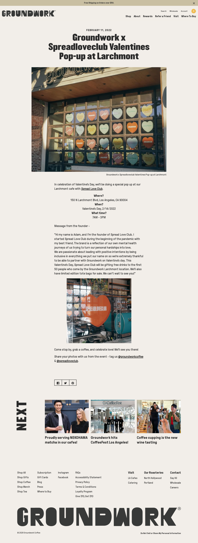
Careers (174, 487)
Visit (176, 16)
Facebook (63, 477)
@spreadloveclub (67, 361)
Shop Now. (138, 3)
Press (40, 486)
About (137, 16)
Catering (132, 482)
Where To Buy (188, 16)
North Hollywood (152, 478)
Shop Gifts (23, 477)
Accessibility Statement (88, 477)
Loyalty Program (83, 491)
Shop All (21, 472)
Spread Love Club (92, 188)
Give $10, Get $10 (84, 496)
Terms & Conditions (85, 486)
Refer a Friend (163, 16)
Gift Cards (42, 477)
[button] (194, 3)
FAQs (77, 472)
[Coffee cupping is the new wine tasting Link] (159, 417)
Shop (128, 16)
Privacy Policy (82, 482)
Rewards (147, 16)
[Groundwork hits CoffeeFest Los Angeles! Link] (113, 417)
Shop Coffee (24, 482)
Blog (39, 482)
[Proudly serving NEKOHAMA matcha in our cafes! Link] (67, 417)
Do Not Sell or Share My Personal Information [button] (161, 533)
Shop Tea (22, 491)
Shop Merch (23, 486)
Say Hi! (173, 478)
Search (163, 11)
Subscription (44, 472)
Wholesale (174, 11)
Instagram (63, 472)
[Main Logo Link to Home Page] (29, 13)
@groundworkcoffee (130, 356)
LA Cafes (132, 478)
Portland (148, 482)
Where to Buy (44, 491)
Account (184, 11)
